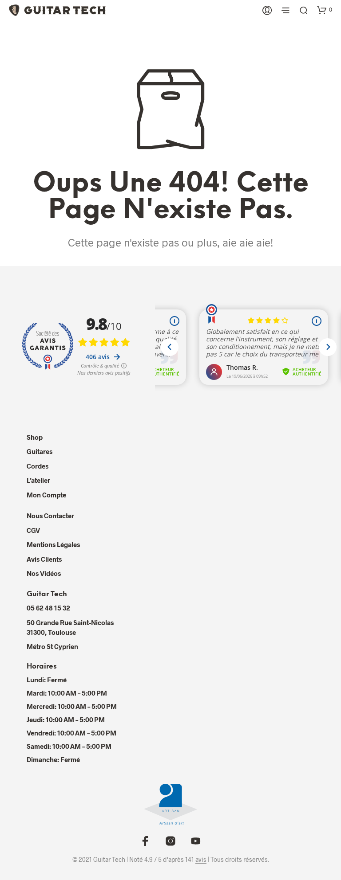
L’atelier (38, 480)
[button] (324, 9)
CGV (33, 530)
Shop (35, 437)
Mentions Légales (53, 544)
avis (200, 859)
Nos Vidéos (44, 573)
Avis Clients (44, 559)
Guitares (39, 451)
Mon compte (46, 495)
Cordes (37, 466)
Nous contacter (50, 516)
